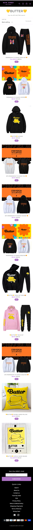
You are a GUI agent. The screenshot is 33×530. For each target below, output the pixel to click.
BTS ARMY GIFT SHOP (18, 525)
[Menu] (30, 3)
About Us (16, 490)
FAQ (16, 498)
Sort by (4, 19)
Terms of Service (16, 509)
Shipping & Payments (16, 506)
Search (16, 488)
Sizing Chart (16, 511)
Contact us (16, 493)
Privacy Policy (16, 501)
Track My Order (16, 495)
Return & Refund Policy (16, 503)
